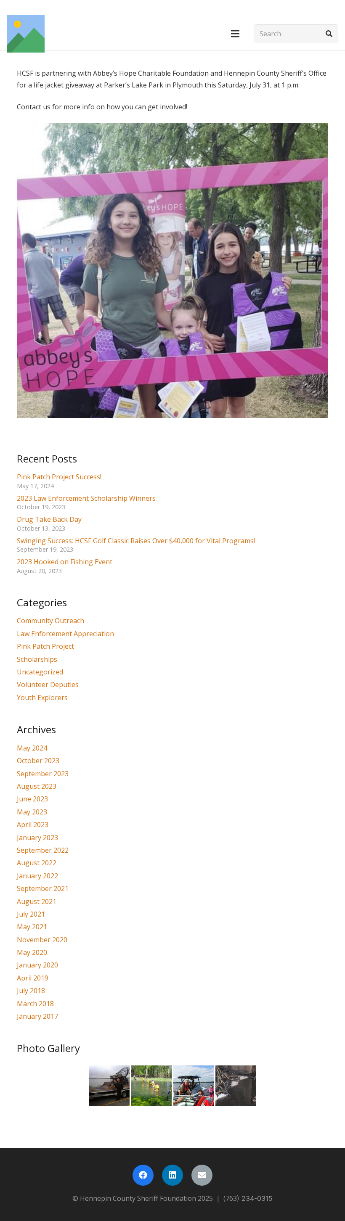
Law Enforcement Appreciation (65, 633)
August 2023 (36, 786)
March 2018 (35, 1003)
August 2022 (36, 862)
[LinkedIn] (172, 1175)
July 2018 (31, 990)
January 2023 (37, 837)
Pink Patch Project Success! (59, 476)
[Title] (26, 34)
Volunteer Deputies (48, 684)
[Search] (328, 33)
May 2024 (32, 748)
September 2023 (43, 773)
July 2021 (31, 914)
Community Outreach (50, 620)
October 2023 (38, 760)
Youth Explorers (42, 697)
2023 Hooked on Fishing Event (64, 561)
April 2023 (32, 824)
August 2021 (36, 901)
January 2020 (37, 965)
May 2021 (32, 926)
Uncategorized (40, 672)
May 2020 (32, 952)
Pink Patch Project (45, 646)
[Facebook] (143, 1175)
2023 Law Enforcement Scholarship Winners (86, 498)
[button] (235, 33)
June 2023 (32, 798)
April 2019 (32, 978)
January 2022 (37, 875)
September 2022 (43, 850)
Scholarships (37, 659)
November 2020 (42, 939)
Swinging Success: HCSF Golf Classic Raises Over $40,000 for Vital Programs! (136, 540)
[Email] (201, 1175)
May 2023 (32, 812)
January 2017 (37, 1016)
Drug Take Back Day (49, 519)
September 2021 (43, 888)
